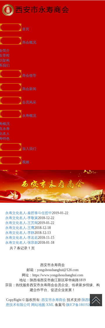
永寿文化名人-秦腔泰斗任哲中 (28, 213)
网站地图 (38, 305)
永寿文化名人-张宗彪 (21, 243)
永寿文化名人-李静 (19, 233)
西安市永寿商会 (53, 300)
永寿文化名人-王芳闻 (21, 223)
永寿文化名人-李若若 (21, 238)
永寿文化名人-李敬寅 (21, 218)
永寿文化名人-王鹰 (19, 228)
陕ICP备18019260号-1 (82, 305)
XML (50, 305)
